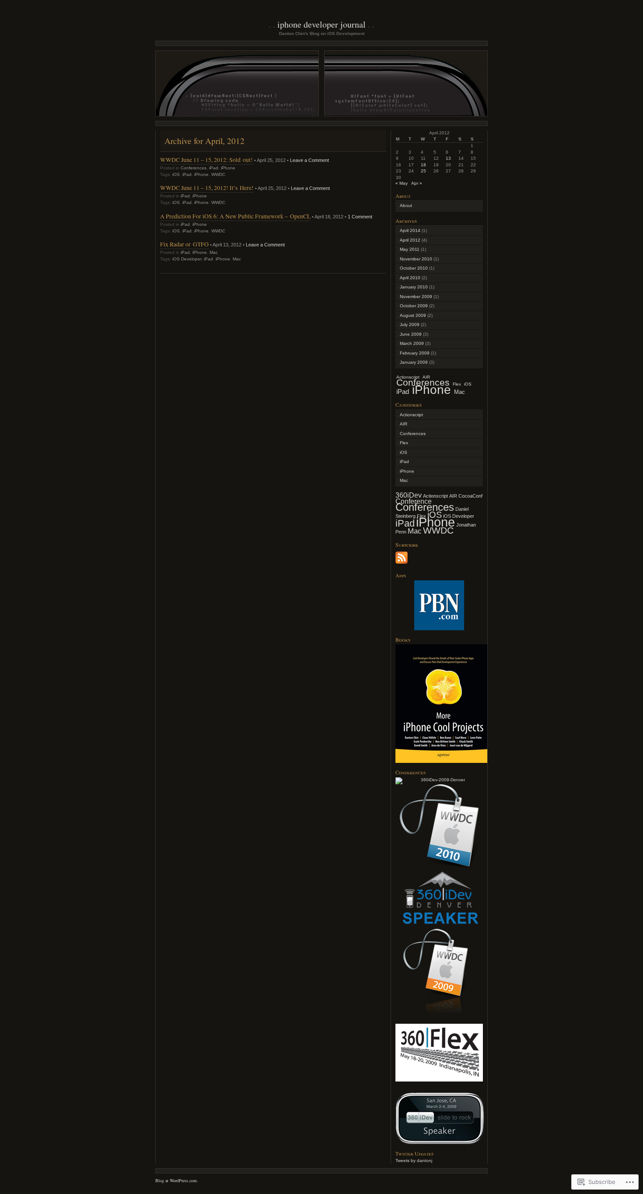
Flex (457, 384)
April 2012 (410, 240)
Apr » (416, 183)
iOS (176, 174)
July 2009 (409, 324)
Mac (214, 252)
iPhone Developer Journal (321, 24)
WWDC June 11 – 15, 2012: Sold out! (206, 159)
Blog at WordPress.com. (176, 1180)
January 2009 (414, 362)
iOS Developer (186, 258)
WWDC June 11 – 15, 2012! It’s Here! (207, 187)
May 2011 (409, 249)
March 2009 (412, 343)
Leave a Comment (309, 160)
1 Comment (360, 216)
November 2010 (416, 258)
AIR (403, 423)
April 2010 (410, 277)
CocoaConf (470, 496)
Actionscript (411, 414)
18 (423, 164)
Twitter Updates (414, 1153)
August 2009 (413, 315)
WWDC (218, 174)
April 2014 (410, 230)
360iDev (408, 495)
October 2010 (414, 268)
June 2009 (411, 334)
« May (401, 183)
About (406, 205)
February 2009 (415, 353)
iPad (213, 167)
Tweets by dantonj (413, 1160)
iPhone (228, 167)
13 (448, 158)
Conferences (193, 167)
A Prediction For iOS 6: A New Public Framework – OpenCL (235, 216)
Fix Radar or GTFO (184, 244)
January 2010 (414, 286)
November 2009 (416, 296)
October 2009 (414, 305)
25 (423, 171)
